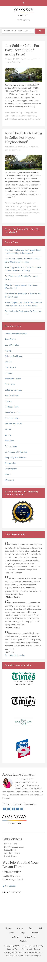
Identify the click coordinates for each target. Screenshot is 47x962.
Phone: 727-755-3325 (11, 892)
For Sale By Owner (13, 379)
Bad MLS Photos (12, 345)
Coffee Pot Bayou (12, 116)
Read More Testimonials (15, 655)
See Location (10, 886)
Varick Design (34, 949)
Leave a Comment (12, 62)
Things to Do (10, 463)
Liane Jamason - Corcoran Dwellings (23, 12)
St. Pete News (11, 446)
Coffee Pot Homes (28, 116)
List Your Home (10, 844)
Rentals (8, 429)
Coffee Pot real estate (14, 119)
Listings (19, 207)
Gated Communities (13, 390)
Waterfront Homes (12, 853)
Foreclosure (10, 384)
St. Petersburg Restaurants (16, 452)
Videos (8, 475)
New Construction (12, 413)
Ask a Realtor (10, 339)
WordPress (29, 956)
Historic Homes (10, 856)
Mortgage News (12, 407)
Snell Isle (32, 213)
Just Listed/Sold (12, 396)
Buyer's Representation (14, 847)
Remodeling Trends (13, 424)
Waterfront (9, 480)
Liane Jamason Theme (30, 952)
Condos (8, 362)
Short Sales (9, 441)
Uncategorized (11, 469)
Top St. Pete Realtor (32, 119)
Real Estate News (12, 418)
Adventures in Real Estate (16, 334)
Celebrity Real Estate (13, 356)
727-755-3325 (23, 20)
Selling (19, 113)
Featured (27, 203)
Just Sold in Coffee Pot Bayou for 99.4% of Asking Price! (22, 50)
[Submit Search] (40, 31)
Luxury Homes (10, 850)
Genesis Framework (14, 956)
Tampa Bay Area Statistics (16, 458)
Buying (19, 203)
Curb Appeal (10, 368)
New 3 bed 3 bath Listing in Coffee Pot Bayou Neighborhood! (23, 138)
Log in (38, 956)
